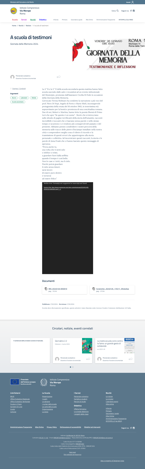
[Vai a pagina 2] (72, 367)
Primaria (64, 20)
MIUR (12, 396)
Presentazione (47, 396)
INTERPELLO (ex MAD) (126, 20)
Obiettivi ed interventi (92, 427)
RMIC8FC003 (80, 444)
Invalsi (12, 409)
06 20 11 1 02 (43, 438)
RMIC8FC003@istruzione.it (62, 438)
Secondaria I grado (76, 20)
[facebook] (131, 11)
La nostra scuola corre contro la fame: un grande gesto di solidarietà (110, 343)
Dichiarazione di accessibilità (70, 427)
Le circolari (109, 399)
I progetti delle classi (81, 414)
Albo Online (89, 20)
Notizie (34, 98)
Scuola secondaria (17, 102)
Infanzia (55, 20)
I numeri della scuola (49, 404)
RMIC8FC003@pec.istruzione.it (103, 438)
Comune (13, 411)
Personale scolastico (81, 396)
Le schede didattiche (81, 411)
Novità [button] (33, 19)
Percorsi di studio (80, 401)
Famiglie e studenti (80, 399)
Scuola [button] (15, 19)
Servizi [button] (24, 19)
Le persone (46, 401)
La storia (45, 411)
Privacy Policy (52, 427)
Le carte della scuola (49, 406)
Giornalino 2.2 (61, 340)
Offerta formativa (80, 409)
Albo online (110, 404)
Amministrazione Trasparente (105, 20)
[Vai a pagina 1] (70, 367)
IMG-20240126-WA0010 (58, 288)
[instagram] (134, 11)
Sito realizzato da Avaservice (72, 454)
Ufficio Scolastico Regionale (20, 399)
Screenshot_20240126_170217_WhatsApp (112, 288)
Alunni (14, 98)
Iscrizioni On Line (16, 406)
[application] (67, 228)
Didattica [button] (42, 19)
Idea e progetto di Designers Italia (112, 460)
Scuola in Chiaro (16, 404)
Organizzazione (47, 409)
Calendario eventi (112, 401)
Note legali (72, 452)
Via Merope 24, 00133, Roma (75, 435)
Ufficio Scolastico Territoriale (20, 401)
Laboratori (24, 98)
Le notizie (109, 396)
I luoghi (44, 399)
